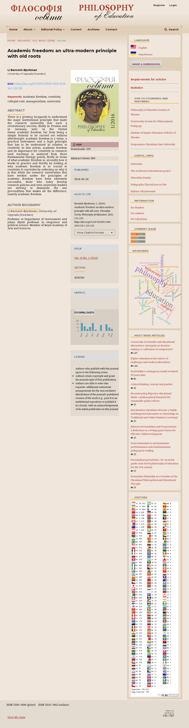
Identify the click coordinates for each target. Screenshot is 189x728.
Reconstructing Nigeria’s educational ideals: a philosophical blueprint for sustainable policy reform (151, 397)
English (142, 47)
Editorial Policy (52, 29)
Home (13, 29)
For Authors (137, 213)
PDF (79, 144)
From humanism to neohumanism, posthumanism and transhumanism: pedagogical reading (151, 447)
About (28, 29)
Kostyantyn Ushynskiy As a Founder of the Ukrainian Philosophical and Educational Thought (154, 480)
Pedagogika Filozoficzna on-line (149, 184)
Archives (93, 29)
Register (159, 5)
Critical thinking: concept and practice (152, 384)
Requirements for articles (148, 79)
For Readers (137, 207)
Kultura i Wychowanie (143, 191)
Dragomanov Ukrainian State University (153, 144)
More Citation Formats (90, 232)
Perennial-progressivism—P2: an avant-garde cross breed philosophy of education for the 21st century (154, 463)
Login (173, 5)
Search (173, 29)
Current (76, 29)
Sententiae (136, 163)
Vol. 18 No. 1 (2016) (43, 40)
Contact (111, 29)
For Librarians (139, 219)
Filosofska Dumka (141, 177)
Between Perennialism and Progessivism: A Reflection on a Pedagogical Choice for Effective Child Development (154, 430)
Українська (145, 54)
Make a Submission (146, 64)
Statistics (137, 87)
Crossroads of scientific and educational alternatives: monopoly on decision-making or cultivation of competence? (153, 345)
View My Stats (16, 717)
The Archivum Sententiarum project (151, 170)
